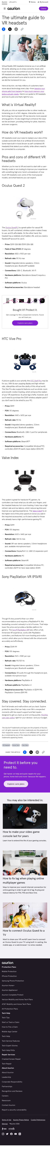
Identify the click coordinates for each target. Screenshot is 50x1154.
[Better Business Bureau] (4, 1129)
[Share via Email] (16, 29)
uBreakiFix (13, 2)
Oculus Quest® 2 (11, 227)
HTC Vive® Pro (36, 380)
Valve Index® (37, 511)
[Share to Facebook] (3, 29)
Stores (33, 2)
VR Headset (6, 745)
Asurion (4, 2)
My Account (44, 2)
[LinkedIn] (20, 1134)
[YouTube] (15, 1134)
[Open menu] (4, 8)
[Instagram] (3, 1134)
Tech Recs (25, 745)
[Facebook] (11, 1134)
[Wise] (11, 1129)
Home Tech (15, 745)
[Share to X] (10, 29)
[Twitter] (7, 1134)
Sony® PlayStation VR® (21, 630)
